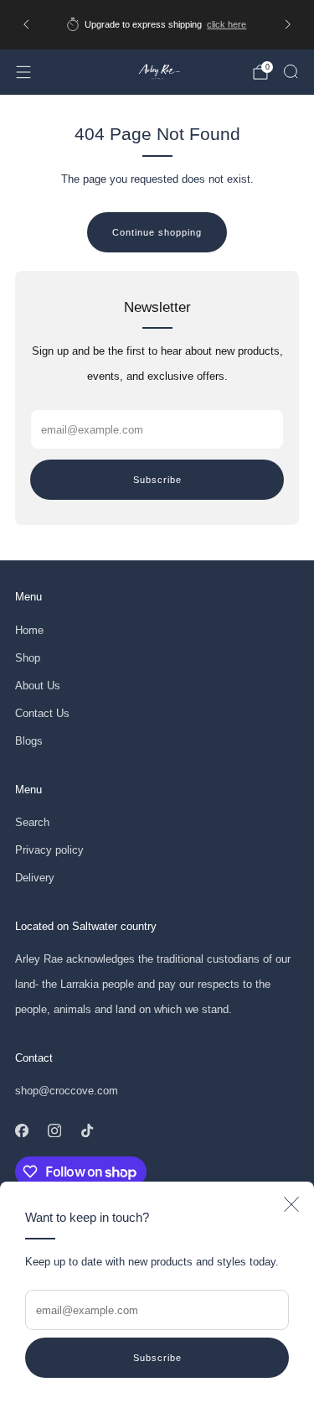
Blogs (29, 741)
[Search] (290, 71)
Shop (27, 658)
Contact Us (42, 713)
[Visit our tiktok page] (86, 1130)
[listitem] (157, 24)
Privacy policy (49, 850)
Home (29, 630)
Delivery (34, 877)
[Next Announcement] (288, 24)
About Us (37, 685)
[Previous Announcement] (26, 24)
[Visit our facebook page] (21, 1130)
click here (226, 24)
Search (32, 822)
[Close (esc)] (291, 1204)
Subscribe (157, 1358)
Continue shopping (157, 232)
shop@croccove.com (66, 1090)
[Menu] (23, 72)
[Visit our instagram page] (54, 1130)
